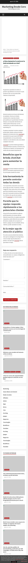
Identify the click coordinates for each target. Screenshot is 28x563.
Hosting (5, 413)
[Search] (24, 14)
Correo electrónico (8, 286)
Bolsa (4, 407)
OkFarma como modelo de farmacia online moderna (14, 342)
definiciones (7, 371)
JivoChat (21, 134)
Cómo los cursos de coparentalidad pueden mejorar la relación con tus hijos (14, 366)
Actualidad (7, 469)
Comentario (6, 259)
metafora (6, 65)
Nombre (5, 280)
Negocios (18, 371)
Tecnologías (6, 422)
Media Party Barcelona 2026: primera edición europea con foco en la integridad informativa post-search (14, 487)
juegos (5, 416)
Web (4, 292)
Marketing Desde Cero (14, 6)
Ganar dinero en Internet (8, 58)
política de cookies (19, 559)
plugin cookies (24, 561)
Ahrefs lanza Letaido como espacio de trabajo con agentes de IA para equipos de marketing (14, 512)
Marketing (16, 58)
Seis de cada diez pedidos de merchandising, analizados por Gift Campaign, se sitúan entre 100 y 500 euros (14, 537)
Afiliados (5, 398)
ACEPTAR (14, 561)
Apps (4, 404)
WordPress (6, 425)
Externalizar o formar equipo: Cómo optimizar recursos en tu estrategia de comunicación (14, 317)
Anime (5, 401)
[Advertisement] (14, 34)
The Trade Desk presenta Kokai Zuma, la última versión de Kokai (14, 464)
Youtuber (5, 428)
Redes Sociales (7, 395)
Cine (4, 410)
